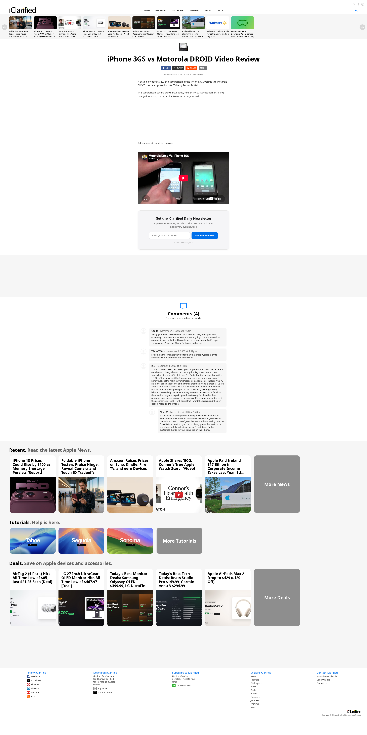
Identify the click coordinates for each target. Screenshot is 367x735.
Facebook (35, 676)
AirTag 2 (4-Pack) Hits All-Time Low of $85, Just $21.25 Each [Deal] (93, 34)
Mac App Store (105, 692)
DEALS (219, 10)
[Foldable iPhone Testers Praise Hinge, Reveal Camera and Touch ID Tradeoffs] (20, 28)
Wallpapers (256, 683)
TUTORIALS (160, 10)
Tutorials (255, 679)
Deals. (16, 563)
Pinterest (35, 684)
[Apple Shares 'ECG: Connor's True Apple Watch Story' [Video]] (69, 28)
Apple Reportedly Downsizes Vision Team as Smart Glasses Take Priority (242, 34)
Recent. (17, 450)
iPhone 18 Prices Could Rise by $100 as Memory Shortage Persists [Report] (45, 34)
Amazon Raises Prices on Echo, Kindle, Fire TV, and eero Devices (118, 34)
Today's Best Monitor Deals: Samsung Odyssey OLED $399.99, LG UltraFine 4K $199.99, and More (143, 36)
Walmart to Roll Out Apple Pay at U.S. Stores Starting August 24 (217, 34)
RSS (33, 696)
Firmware (255, 697)
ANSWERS (194, 10)
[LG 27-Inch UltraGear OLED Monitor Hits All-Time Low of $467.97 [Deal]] (168, 28)
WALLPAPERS (178, 10)
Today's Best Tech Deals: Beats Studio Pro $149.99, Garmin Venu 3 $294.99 (176, 579)
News (253, 676)
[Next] (362, 27)
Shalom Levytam (197, 74)
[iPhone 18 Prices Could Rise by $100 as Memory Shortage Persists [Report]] (45, 28)
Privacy (358, 715)
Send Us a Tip (323, 679)
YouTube (35, 692)
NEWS (147, 10)
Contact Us (322, 683)
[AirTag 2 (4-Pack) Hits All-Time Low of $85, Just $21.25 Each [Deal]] (94, 28)
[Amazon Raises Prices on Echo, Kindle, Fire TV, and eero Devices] (119, 28)
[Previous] (4, 27)
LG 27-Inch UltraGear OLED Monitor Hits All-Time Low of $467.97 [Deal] (168, 34)
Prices (253, 686)
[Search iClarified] (356, 10)
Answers (255, 693)
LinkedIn (35, 688)
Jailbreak (255, 700)
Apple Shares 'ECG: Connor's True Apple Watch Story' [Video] (67, 34)
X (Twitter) (36, 680)
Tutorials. (20, 522)
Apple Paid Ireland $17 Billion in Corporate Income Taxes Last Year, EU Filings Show (193, 35)
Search (254, 707)
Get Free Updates (204, 235)
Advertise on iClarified (327, 676)
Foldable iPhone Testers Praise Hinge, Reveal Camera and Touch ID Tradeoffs (19, 35)
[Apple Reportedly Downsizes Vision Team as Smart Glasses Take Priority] (242, 28)
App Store (102, 688)
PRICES (207, 10)
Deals (253, 690)
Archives (255, 703)
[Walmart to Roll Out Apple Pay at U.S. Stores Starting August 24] (217, 28)
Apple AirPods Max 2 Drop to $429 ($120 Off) (226, 577)
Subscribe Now (183, 685)
